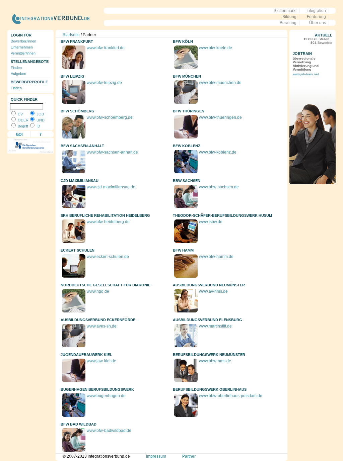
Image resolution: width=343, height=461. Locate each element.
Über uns (317, 22)
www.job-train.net (306, 74)
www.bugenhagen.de (106, 395)
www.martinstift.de (215, 326)
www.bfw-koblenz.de (217, 152)
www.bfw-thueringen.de (220, 117)
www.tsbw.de (210, 221)
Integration (316, 10)
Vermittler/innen (23, 53)
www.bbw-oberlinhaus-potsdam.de (230, 395)
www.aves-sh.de (102, 326)
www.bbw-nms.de (215, 361)
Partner (189, 456)
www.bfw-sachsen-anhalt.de (112, 152)
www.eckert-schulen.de (108, 256)
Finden (16, 68)
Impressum (156, 456)
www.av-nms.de (213, 291)
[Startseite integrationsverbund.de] (58, 27)
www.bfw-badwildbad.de (109, 430)
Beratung (288, 22)
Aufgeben (18, 74)
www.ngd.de (98, 291)
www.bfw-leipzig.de (104, 82)
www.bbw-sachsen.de (219, 187)
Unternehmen (22, 47)
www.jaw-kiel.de (101, 361)
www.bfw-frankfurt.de (106, 47)
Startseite (71, 34)
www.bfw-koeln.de (215, 47)
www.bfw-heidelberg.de (108, 221)
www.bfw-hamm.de (216, 256)
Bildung (289, 16)
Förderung (316, 16)
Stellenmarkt (285, 10)
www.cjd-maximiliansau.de (111, 187)
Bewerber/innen (23, 41)
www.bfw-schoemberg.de (110, 117)
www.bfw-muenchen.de (220, 82)
